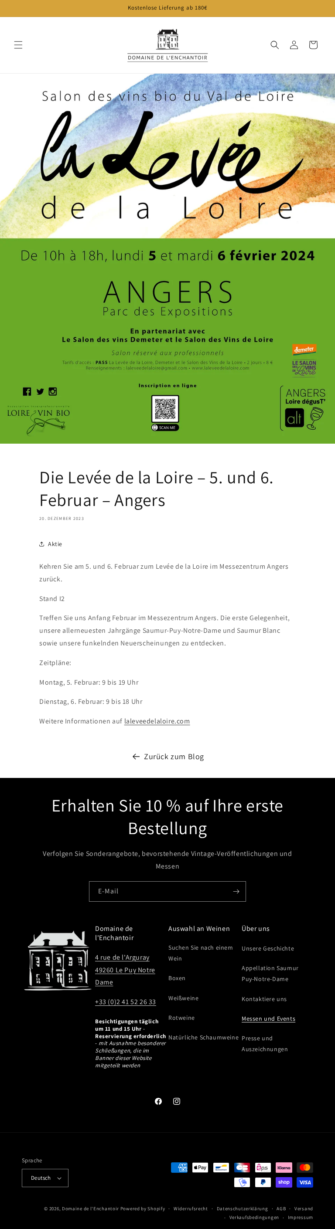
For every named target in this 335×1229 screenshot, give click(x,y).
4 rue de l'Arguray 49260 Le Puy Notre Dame (125, 970)
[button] (18, 44)
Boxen (177, 978)
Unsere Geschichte (268, 948)
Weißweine (183, 998)
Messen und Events (268, 1018)
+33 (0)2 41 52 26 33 (125, 1001)
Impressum (300, 1217)
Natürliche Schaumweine (203, 1037)
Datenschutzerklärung (242, 1208)
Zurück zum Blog (174, 756)
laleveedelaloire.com (157, 721)
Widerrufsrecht (191, 1208)
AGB (281, 1208)
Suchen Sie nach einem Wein (200, 953)
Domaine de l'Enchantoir (90, 1208)
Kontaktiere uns (264, 999)
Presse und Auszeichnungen (265, 1043)
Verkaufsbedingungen (254, 1217)
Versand (303, 1208)
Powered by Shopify (142, 1208)
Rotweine (181, 1018)
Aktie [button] (55, 544)
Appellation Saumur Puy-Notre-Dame (270, 973)
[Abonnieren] (236, 891)
